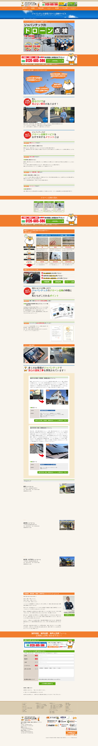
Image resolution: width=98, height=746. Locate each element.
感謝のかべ (67, 710)
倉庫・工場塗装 (52, 712)
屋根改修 (45, 410)
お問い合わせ (25, 711)
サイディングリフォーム (53, 709)
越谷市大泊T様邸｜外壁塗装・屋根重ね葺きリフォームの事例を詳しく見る (50, 420)
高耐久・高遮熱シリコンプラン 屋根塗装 (57, 705)
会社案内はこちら (69, 614)
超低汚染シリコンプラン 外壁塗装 (42, 705)
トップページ (25, 703)
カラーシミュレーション (69, 711)
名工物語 (24, 710)
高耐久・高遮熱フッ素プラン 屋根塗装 (56, 706)
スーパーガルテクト (51, 410)
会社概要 (24, 704)
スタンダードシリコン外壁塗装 (41, 704)
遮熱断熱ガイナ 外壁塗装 (40, 706)
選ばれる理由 (41, 8)
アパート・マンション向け (54, 710)
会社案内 (33, 8)
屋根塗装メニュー (52, 703)
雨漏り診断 (67, 703)
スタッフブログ (68, 709)
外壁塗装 (42, 410)
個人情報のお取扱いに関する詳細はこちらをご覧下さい (50, 679)
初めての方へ (25, 8)
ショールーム (73, 8)
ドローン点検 (68, 705)
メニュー (49, 8)
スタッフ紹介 (65, 8)
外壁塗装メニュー (38, 703)
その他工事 (54, 464)
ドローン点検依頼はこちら (54, 60)
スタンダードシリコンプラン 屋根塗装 (56, 704)
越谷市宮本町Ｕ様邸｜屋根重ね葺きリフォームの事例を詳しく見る (52, 472)
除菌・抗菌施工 (52, 711)
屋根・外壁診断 (68, 704)
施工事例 (57, 8)
